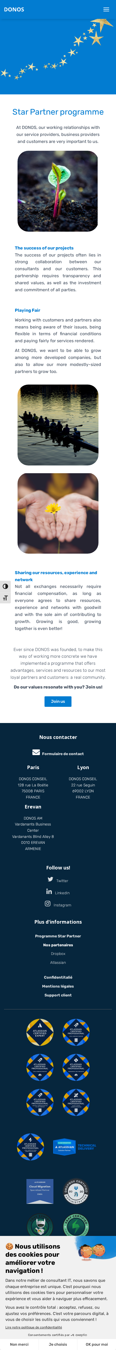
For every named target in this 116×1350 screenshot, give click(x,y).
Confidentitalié (58, 977)
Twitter (60, 881)
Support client (58, 995)
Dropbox (58, 953)
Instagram (60, 905)
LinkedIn (61, 893)
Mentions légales (58, 986)
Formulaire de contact (63, 754)
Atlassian (58, 962)
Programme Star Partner (58, 936)
